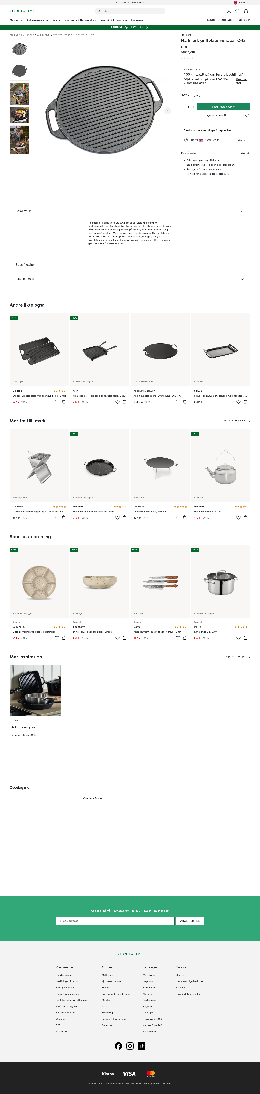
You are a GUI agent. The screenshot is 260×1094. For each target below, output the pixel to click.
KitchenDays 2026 (153, 1025)
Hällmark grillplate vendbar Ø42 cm (73, 35)
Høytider (148, 1006)
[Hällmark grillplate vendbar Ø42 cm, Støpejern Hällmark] (104, 110)
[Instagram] (130, 1046)
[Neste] (167, 110)
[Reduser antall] (183, 106)
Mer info (242, 140)
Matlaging (16, 20)
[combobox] (242, 2)
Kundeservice (64, 975)
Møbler (106, 1000)
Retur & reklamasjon (67, 994)
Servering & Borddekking (80, 20)
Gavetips (148, 1013)
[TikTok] (142, 1046)
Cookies (60, 1019)
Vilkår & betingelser (67, 1006)
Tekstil (105, 1006)
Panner (29, 34)
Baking (57, 20)
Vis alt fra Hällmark (234, 420)
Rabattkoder (150, 1031)
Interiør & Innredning (113, 20)
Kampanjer (137, 20)
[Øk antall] (193, 106)
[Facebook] (118, 1046)
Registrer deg (241, 81)
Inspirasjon (244, 20)
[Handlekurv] (246, 11)
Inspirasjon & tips (235, 656)
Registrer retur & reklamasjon (72, 1000)
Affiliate (180, 987)
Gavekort (107, 1025)
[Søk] (99, 11)
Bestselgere (149, 1000)
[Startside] (22, 11)
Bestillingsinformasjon (68, 981)
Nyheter (211, 20)
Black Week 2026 (153, 1019)
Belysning (107, 1013)
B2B (58, 1025)
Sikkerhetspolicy (65, 1013)
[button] (187, 58)
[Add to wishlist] (57, 401)
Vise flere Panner (93, 798)
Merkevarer (227, 20)
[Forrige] (41, 110)
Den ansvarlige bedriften (190, 981)
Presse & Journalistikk (188, 994)
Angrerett (61, 1031)
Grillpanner (43, 34)
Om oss (180, 975)
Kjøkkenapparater (37, 20)
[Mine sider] (229, 11)
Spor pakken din (65, 987)
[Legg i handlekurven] (64, 401)
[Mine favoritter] (237, 11)
